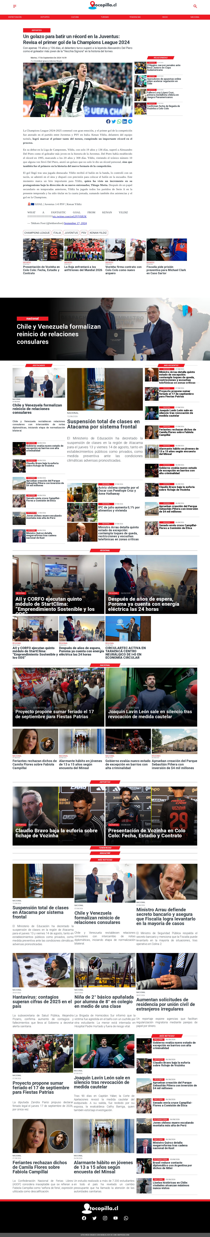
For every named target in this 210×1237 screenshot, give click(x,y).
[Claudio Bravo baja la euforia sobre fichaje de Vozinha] (152, 490)
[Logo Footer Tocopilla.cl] (104, 1213)
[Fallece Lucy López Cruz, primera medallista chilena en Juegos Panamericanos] (140, 95)
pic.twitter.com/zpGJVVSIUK (70, 216)
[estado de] (152, 375)
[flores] (152, 432)
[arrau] (166, 899)
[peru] (19, 518)
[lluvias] (144, 1185)
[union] (166, 989)
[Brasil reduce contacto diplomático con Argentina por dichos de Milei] (144, 1165)
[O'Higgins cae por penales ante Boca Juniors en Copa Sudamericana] (140, 68)
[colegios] (105, 410)
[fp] (152, 394)
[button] (37, 232)
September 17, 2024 (75, 223)
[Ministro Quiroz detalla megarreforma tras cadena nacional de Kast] (19, 535)
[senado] (152, 528)
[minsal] (152, 451)
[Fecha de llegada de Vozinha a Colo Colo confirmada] (140, 109)
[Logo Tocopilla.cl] (105, 10)
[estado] (152, 471)
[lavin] (152, 413)
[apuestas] (140, 81)
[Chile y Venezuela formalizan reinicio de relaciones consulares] (39, 397)
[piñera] (152, 509)
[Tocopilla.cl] (15, 8)
